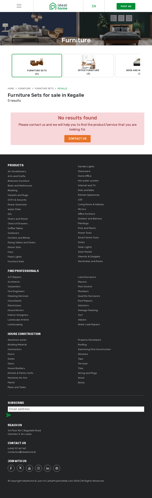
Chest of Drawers (18, 223)
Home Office (84, 176)
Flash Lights (15, 256)
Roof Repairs (85, 300)
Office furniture (86, 213)
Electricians (14, 305)
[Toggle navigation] (19, 6)
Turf (80, 315)
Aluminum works (17, 339)
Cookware (13, 233)
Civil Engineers (16, 291)
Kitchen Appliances (89, 195)
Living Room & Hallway (91, 204)
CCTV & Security (17, 199)
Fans (10, 252)
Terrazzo (83, 363)
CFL (10, 214)
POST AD (126, 6)
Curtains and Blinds (19, 237)
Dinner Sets (14, 247)
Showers (83, 354)
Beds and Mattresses (20, 185)
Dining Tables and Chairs (22, 242)
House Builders (16, 368)
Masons (82, 281)
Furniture (24, 88)
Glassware (84, 171)
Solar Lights (85, 247)
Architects (14, 281)
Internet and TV (87, 185)
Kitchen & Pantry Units (20, 373)
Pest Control (85, 286)
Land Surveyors (87, 277)
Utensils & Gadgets (89, 256)
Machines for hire (17, 377)
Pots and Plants (87, 228)
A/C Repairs (14, 277)
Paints (11, 382)
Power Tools (85, 232)
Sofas (81, 242)
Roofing (82, 344)
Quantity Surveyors (89, 296)
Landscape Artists (18, 319)
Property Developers (89, 339)
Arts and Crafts (17, 176)
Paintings (83, 223)
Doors (11, 354)
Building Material (17, 344)
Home (11, 88)
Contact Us (77, 138)
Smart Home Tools (88, 237)
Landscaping (15, 324)
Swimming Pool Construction (94, 349)
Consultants (15, 300)
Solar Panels (85, 251)
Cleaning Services (18, 296)
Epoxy (81, 382)
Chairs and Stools (18, 218)
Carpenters (14, 286)
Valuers (82, 319)
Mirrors (82, 209)
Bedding (12, 190)
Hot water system (88, 180)
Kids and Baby (86, 190)
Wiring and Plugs (87, 373)
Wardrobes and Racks (90, 261)
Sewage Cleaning (88, 310)
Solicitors (83, 305)
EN (94, 6)
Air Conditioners (17, 171)
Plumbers (83, 291)
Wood (81, 377)
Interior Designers (18, 315)
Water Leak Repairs (89, 324)
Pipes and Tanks (17, 387)
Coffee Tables (15, 228)
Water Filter (14, 209)
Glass (11, 363)
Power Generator (17, 204)
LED (80, 199)
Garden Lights (86, 166)
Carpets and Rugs (18, 195)
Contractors (15, 349)
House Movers (16, 310)
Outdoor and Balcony (90, 218)
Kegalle (62, 88)
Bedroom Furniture (18, 180)
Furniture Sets (44, 88)
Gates (11, 358)
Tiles (80, 368)
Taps (80, 358)
